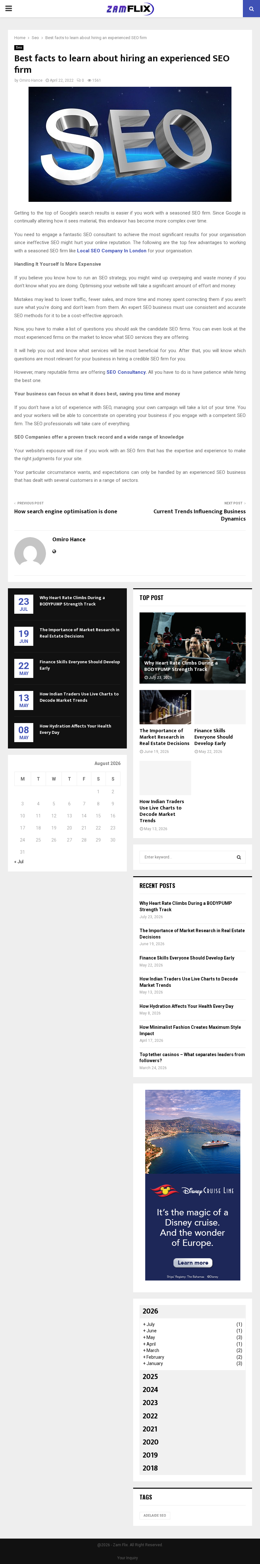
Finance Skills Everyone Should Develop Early (80, 665)
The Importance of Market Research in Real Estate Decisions (80, 633)
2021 (150, 1429)
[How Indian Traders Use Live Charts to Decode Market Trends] (165, 778)
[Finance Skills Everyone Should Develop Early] (220, 707)
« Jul (18, 861)
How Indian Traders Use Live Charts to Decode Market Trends (79, 697)
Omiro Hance (30, 80)
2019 (150, 1455)
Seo (19, 47)
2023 (150, 1403)
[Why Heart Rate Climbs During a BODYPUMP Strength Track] (193, 647)
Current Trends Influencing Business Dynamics (199, 515)
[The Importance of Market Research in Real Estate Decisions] (165, 707)
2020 (151, 1442)
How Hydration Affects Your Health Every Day (75, 729)
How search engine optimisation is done (65, 511)
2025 (150, 1376)
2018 (150, 1468)
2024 (150, 1389)
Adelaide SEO (155, 1515)
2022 (150, 1416)
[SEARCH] (239, 857)
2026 (150, 1311)
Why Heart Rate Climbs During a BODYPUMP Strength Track (72, 601)
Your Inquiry (127, 1558)
